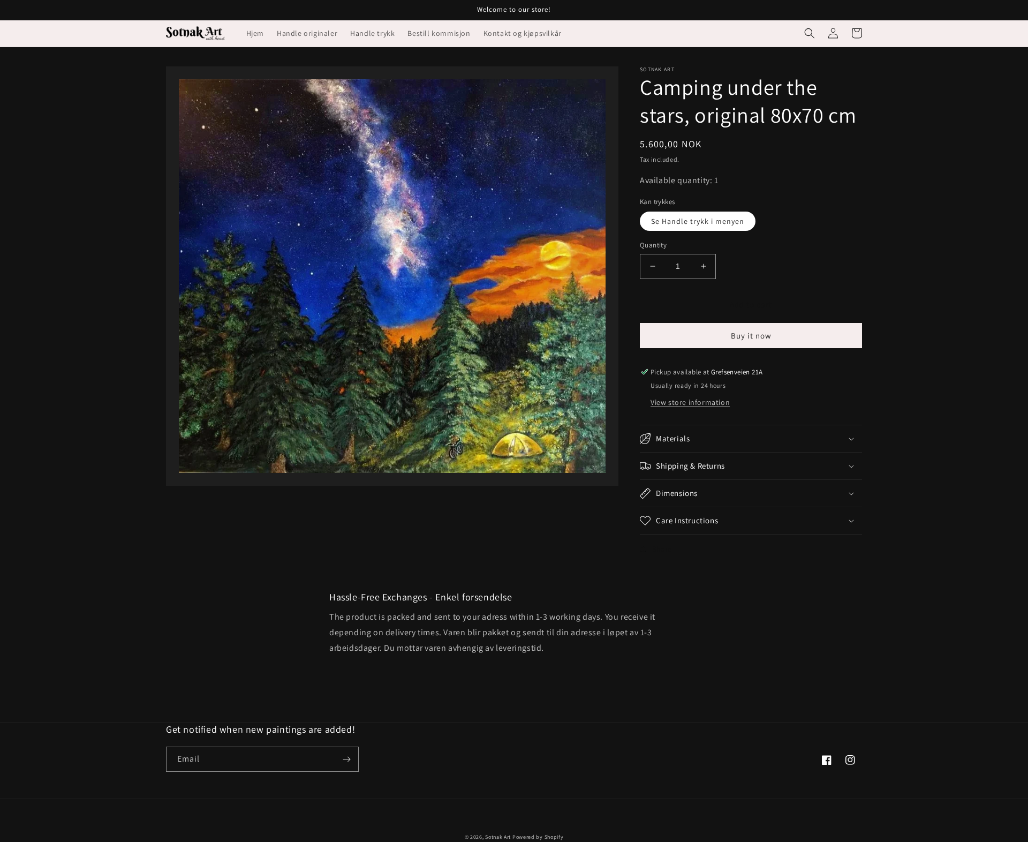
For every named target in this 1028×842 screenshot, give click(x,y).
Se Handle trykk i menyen (697, 221)
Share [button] (662, 549)
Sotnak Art (498, 836)
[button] (809, 33)
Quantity (653, 245)
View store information (690, 402)
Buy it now (751, 335)
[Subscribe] (346, 759)
